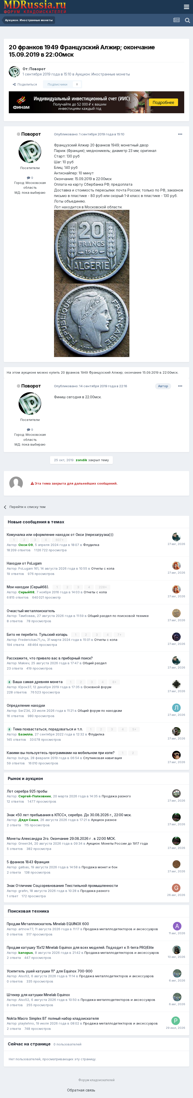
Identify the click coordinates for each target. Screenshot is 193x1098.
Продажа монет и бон (99, 867)
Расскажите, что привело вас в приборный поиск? (50, 658)
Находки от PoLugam (24, 563)
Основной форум (97, 687)
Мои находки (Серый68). (28, 587)
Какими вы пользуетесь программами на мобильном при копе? (61, 753)
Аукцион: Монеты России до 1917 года (117, 843)
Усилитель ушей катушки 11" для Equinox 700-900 (49, 971)
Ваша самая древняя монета (38, 682)
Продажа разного (116, 796)
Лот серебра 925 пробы (27, 791)
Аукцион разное (104, 820)
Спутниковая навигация (102, 758)
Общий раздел (95, 663)
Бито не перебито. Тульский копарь (38, 635)
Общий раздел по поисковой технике (118, 616)
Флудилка (91, 545)
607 (59, 540)
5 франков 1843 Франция (28, 862)
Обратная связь (81, 1090)
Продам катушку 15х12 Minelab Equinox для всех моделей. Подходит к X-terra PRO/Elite (80, 948)
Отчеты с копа (102, 568)
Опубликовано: (89, 134)
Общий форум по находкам (100, 711)
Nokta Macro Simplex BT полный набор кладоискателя (53, 1018)
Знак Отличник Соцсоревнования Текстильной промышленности (62, 886)
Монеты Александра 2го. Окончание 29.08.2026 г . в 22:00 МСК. (61, 839)
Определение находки (26, 705)
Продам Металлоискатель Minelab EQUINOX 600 (48, 924)
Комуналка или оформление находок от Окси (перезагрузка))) (60, 535)
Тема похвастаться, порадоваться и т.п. (48, 729)
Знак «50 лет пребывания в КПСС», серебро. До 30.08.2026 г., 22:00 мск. (69, 815)
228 (102, 587)
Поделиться (26, 84)
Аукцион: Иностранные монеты (102, 74)
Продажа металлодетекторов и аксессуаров (120, 929)
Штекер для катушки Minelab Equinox (38, 995)
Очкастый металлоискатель (31, 611)
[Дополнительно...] (180, 134)
